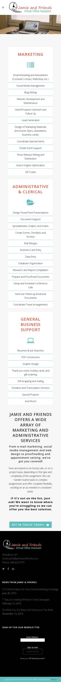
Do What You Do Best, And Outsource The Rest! (27, 609)
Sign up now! (32, 647)
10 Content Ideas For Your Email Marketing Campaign (30, 589)
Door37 (54, 679)
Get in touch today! (28, 524)
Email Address (32, 637)
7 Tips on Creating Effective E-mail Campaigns (26, 599)
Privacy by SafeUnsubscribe (32, 658)
